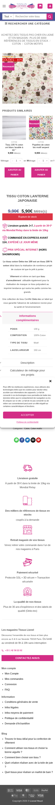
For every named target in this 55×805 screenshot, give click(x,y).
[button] (50, 381)
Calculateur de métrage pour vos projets (27, 372)
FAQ (7, 689)
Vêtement (14, 276)
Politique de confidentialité (27, 422)
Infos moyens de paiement (19, 713)
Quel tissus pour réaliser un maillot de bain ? (29, 772)
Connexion (11, 684)
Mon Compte (12, 673)
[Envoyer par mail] (33, 440)
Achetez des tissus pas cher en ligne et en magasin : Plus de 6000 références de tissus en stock (27, 38)
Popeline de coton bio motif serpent (41, 146)
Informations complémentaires (27, 318)
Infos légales (11, 707)
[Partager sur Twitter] (27, 440)
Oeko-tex (36, 299)
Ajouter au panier (14, 172)
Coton (16, 43)
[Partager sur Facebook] (21, 440)
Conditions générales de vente (21, 702)
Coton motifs (33, 43)
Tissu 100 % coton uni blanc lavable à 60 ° (14, 147)
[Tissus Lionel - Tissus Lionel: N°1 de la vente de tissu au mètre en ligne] (21, 6)
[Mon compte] (50, 6)
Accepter (27, 415)
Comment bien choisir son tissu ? (23, 757)
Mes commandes (14, 679)
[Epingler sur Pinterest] (38, 440)
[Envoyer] (50, 16)
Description (27, 362)
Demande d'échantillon (17, 723)
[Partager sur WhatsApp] (16, 440)
